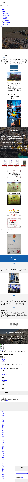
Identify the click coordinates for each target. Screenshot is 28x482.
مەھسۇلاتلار (3, 11)
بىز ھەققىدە (3, 9)
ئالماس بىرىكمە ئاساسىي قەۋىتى (7, 14)
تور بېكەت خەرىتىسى (3, 368)
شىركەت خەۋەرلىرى (5, 23)
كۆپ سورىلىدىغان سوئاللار (6, 10)
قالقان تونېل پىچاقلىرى (6, 15)
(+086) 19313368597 (4, 365)
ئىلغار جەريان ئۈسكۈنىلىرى (6, 22)
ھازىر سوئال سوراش (2, 357)
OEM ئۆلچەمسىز (5, 18)
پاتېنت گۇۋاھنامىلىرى (5, 19)
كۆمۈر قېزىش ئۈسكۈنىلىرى (6, 13)
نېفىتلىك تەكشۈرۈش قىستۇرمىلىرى (7, 12)
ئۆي (2, 8)
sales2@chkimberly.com (4, 6)
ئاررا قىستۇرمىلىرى (5, 17)
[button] (14, 66)
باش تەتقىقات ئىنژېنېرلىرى (6, 20)
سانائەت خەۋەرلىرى (5, 24)
